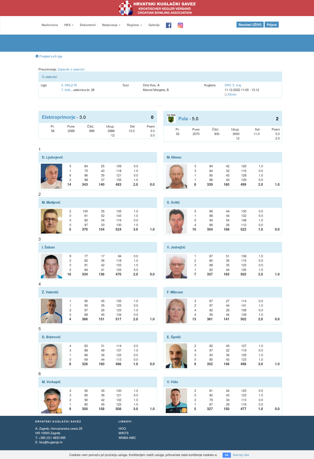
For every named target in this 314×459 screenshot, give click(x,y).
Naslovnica (50, 25)
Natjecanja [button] (110, 25)
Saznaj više (241, 454)
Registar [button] (133, 25)
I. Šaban (48, 247)
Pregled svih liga (50, 56)
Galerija (154, 25)
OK (227, 455)
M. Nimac (174, 157)
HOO (122, 428)
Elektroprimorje (58, 117)
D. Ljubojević (52, 157)
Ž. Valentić (50, 292)
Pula (183, 118)
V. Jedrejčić (176, 247)
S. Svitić (173, 202)
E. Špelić (174, 337)
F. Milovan (175, 292)
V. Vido (172, 382)
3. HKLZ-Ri (69, 85)
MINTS (124, 433)
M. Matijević (51, 202)
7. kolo (65, 89)
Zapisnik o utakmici (71, 69)
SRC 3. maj (233, 85)
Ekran (232, 94)
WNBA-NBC (127, 437)
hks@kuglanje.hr (51, 442)
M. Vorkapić (51, 382)
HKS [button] (67, 25)
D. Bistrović (51, 337)
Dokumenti (88, 25)
